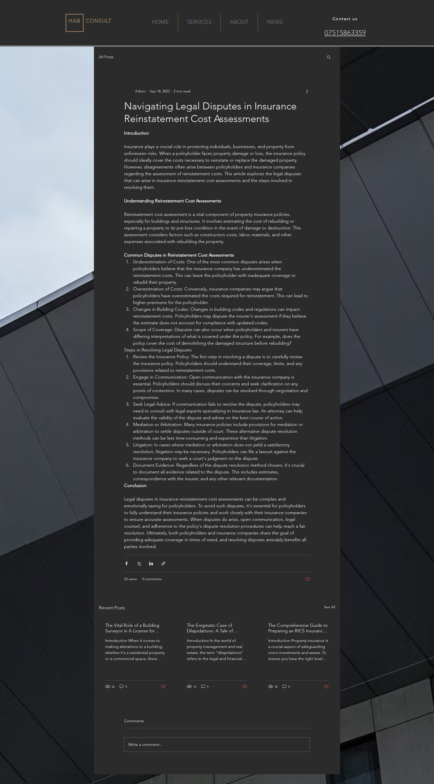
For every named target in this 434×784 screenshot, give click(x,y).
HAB (75, 21)
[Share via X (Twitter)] (138, 563)
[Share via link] (163, 563)
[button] (328, 57)
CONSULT (99, 21)
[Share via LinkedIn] (151, 563)
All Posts (106, 56)
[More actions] (307, 91)
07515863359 (345, 33)
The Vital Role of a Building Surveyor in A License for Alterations (132, 628)
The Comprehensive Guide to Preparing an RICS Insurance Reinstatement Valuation (298, 628)
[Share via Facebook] (126, 563)
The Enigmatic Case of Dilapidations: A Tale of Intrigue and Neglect (210, 628)
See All (329, 607)
